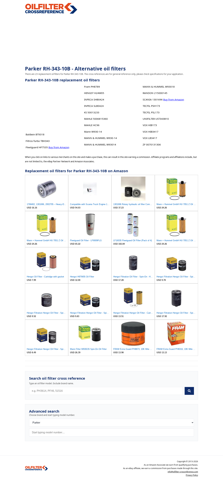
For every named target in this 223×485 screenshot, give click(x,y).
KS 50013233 (91, 112)
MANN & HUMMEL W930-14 (100, 138)
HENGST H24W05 (94, 93)
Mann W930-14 (93, 131)
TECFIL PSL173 (151, 112)
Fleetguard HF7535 (37, 147)
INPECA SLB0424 (94, 105)
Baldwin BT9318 (35, 134)
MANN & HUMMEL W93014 (100, 144)
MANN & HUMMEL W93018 (159, 86)
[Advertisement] (111, 40)
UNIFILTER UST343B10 (156, 118)
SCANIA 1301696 (153, 99)
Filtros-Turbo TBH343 (38, 141)
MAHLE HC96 (91, 125)
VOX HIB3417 (150, 131)
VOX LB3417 (150, 138)
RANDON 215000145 (155, 93)
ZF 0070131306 (152, 144)
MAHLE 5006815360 (96, 118)
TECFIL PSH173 (151, 105)
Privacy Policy (192, 475)
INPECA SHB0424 (94, 99)
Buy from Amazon (58, 147)
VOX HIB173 (150, 125)
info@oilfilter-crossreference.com (183, 471)
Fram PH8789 (92, 86)
